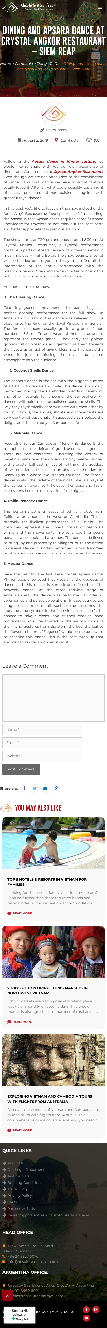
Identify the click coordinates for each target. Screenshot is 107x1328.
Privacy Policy (19, 1196)
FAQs (12, 1202)
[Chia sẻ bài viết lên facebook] (24, 788)
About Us (15, 1163)
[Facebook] (86, 1309)
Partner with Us (21, 1209)
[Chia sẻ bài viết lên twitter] (35, 788)
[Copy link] (56, 788)
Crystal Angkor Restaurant (78, 171)
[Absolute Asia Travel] (29, 7)
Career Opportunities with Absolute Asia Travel (48, 1215)
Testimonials (18, 1176)
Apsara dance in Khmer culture (63, 161)
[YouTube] (86, 1318)
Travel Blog (17, 1189)
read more (22, 913)
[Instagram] (95, 1309)
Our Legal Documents (26, 1170)
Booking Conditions (24, 1183)
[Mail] (45, 788)
